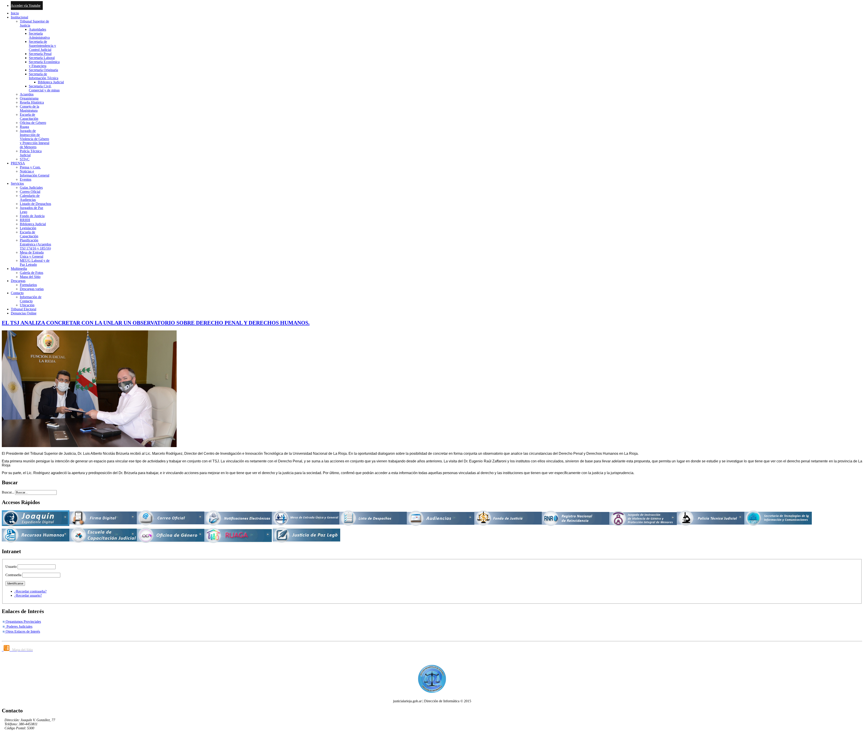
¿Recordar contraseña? (30, 591)
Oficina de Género (33, 123)
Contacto (17, 293)
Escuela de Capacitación (29, 116)
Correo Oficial (30, 191)
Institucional (19, 17)
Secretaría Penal (40, 54)
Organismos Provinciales (23, 621)
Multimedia (19, 269)
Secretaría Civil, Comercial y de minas (44, 88)
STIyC (24, 159)
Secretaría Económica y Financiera (44, 64)
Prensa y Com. (30, 167)
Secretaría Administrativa (39, 35)
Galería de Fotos (31, 273)
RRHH (25, 220)
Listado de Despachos (35, 204)
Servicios (17, 183)
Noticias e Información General (34, 173)
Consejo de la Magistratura (29, 108)
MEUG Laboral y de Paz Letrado (35, 262)
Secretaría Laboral (42, 58)
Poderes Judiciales (18, 626)
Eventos (25, 179)
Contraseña (13, 575)
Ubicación (27, 305)
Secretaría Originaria (43, 70)
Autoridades (37, 29)
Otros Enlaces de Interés (22, 631)
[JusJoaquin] (35, 525)
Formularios (28, 285)
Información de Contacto (30, 299)
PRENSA (18, 163)
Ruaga (24, 127)
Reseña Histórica (32, 102)
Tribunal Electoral (23, 309)
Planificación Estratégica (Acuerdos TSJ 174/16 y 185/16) (35, 244)
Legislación (28, 228)
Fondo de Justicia (32, 216)
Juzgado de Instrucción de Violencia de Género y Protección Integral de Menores (34, 139)
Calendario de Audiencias (30, 198)
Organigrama (29, 98)
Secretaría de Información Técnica (43, 76)
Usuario (11, 566)
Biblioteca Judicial (51, 82)
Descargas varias (32, 289)
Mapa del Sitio (30, 277)
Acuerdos (27, 94)
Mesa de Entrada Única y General (32, 254)
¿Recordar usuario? (28, 595)
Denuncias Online (23, 313)
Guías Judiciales (31, 187)
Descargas (18, 281)
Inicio (15, 13)
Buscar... (8, 492)
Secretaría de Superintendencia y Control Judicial (42, 46)
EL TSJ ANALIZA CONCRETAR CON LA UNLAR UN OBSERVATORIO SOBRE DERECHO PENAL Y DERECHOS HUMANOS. (156, 323)
